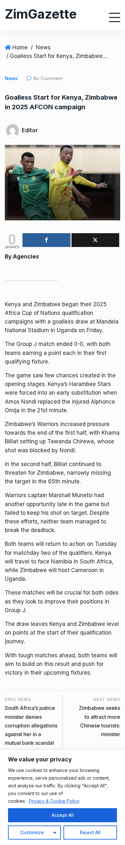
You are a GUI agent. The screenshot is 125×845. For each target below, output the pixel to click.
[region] (62, 797)
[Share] (46, 240)
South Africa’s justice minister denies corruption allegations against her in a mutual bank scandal (31, 725)
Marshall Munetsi (71, 495)
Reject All (90, 832)
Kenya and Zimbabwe (33, 304)
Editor (30, 130)
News (43, 47)
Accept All (63, 815)
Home (20, 47)
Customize (32, 832)
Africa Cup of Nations (32, 313)
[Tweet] (95, 240)
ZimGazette (41, 14)
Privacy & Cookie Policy (54, 801)
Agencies (26, 256)
